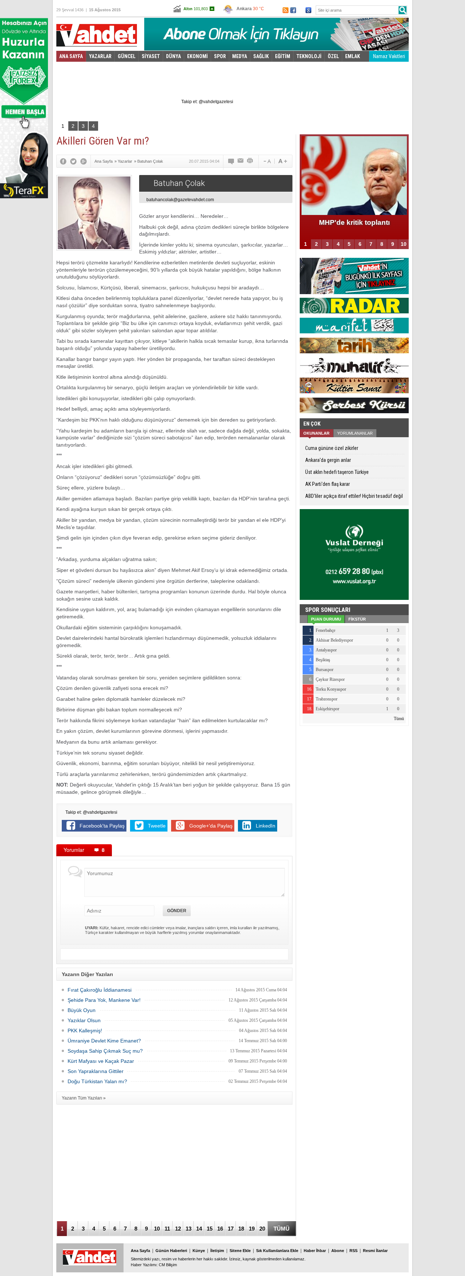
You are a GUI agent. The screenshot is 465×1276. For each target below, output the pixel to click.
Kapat (383, 53)
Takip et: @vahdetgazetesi (207, 101)
